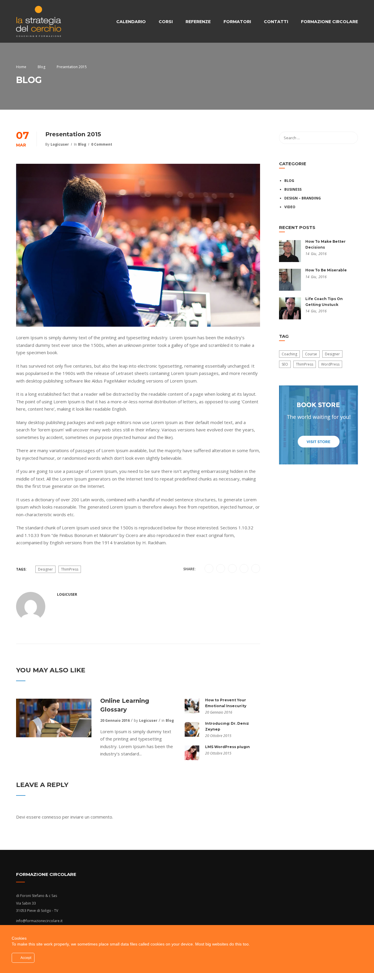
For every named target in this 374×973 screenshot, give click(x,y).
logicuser (60, 144)
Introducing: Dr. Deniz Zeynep (227, 726)
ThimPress (69, 569)
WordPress (330, 364)
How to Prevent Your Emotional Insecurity (225, 703)
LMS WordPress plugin (227, 747)
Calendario (131, 21)
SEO (285, 364)
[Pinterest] (244, 569)
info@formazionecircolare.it (39, 920)
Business (293, 189)
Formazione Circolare (329, 21)
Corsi (166, 21)
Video (289, 206)
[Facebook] (209, 569)
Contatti (276, 21)
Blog (82, 144)
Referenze (198, 21)
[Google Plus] (220, 569)
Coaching (289, 354)
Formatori (237, 21)
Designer (45, 569)
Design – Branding (302, 198)
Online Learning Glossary (124, 705)
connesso (51, 817)
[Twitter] (232, 569)
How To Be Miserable (326, 270)
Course (311, 354)
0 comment (101, 144)
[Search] (350, 138)
